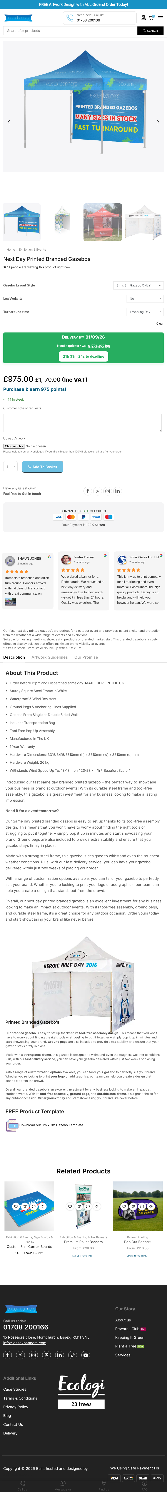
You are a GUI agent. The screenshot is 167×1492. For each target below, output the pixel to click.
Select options (79, 1206)
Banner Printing (137, 1237)
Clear (160, 323)
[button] (143, 17)
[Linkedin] (117, 491)
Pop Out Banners (137, 1242)
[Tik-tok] (72, 1355)
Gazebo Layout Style (19, 285)
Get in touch (31, 494)
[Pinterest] (46, 1355)
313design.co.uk (17, 1474)
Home (11, 249)
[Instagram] (107, 491)
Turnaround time (16, 312)
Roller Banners (97, 1237)
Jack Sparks (138, 557)
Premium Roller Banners (83, 1242)
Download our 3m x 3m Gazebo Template (51, 1125)
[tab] (14, 658)
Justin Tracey (27, 557)
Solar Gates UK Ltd (88, 557)
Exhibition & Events (32, 249)
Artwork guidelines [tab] (50, 657)
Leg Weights (12, 298)
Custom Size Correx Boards (29, 1247)
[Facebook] (88, 491)
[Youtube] (85, 1355)
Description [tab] (14, 657)
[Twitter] (97, 491)
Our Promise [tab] (86, 657)
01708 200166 (88, 20)
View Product (25, 1206)
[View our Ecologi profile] (81, 1391)
